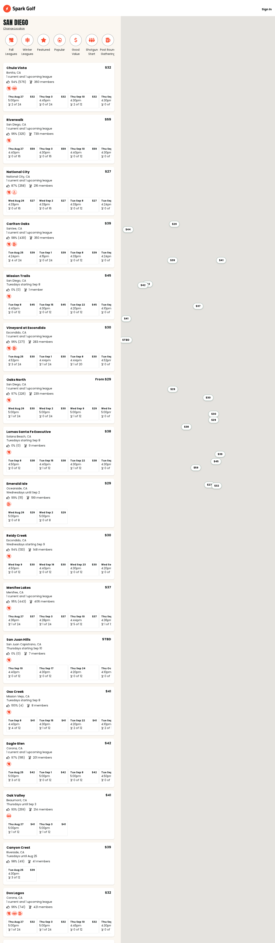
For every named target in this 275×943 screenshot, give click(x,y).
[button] (216, 486)
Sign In (267, 9)
